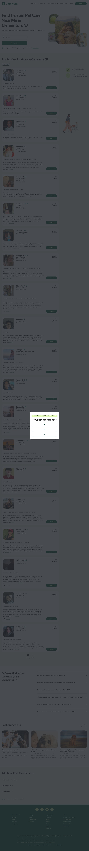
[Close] (57, 413)
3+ (44, 435)
